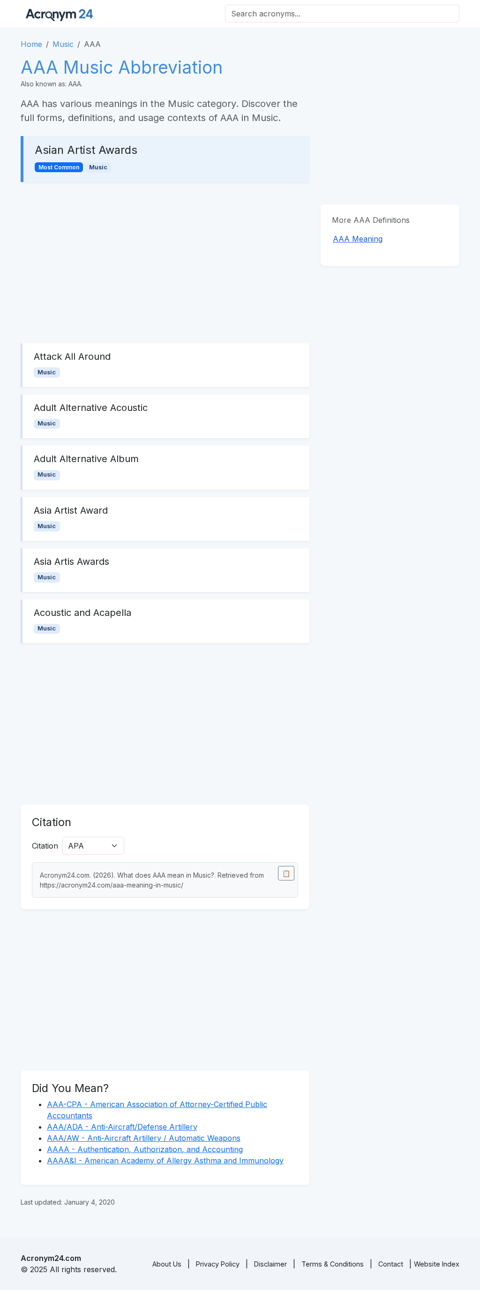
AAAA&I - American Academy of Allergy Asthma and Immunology (165, 1160)
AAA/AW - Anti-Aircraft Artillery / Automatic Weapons (143, 1138)
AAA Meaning (357, 238)
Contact (390, 1264)
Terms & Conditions (332, 1264)
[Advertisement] (165, 262)
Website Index (436, 1264)
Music (63, 44)
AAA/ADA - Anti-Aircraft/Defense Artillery (122, 1126)
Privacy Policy (218, 1264)
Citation (45, 845)
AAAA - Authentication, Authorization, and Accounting (145, 1149)
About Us (166, 1264)
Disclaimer (270, 1264)
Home (31, 44)
